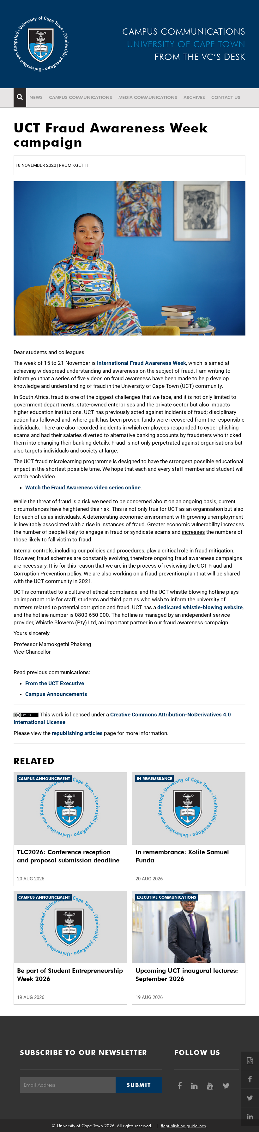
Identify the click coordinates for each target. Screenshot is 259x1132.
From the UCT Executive (54, 683)
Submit (139, 1085)
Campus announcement (44, 778)
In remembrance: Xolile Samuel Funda (182, 856)
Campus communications (80, 97)
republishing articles (77, 733)
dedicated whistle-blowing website (200, 607)
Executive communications (166, 897)
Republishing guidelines (183, 1125)
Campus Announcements (56, 694)
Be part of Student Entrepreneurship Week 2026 (70, 975)
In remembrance (154, 778)
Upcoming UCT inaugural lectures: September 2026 (187, 975)
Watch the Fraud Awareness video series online (83, 487)
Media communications (147, 97)
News (36, 97)
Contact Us (225, 97)
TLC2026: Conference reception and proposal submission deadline (68, 856)
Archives (194, 97)
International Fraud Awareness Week (141, 363)
